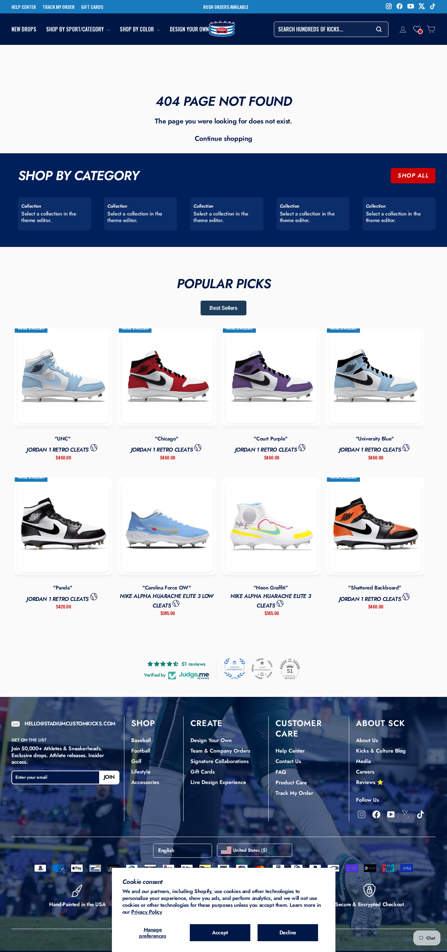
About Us (367, 740)
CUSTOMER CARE (299, 728)
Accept (220, 932)
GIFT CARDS (92, 7)
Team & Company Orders (220, 751)
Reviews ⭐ (370, 782)
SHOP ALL (413, 175)
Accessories (145, 782)
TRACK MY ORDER (59, 7)
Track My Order (294, 793)
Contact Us (288, 761)
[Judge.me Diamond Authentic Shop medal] (234, 668)
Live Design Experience (218, 782)
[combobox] (331, 29)
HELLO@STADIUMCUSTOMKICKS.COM (70, 723)
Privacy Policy (146, 912)
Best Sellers (223, 308)
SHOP (143, 723)
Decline (287, 932)
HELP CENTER (23, 7)
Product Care (291, 782)
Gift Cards (202, 771)
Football (140, 751)
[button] (416, 29)
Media (363, 761)
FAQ (281, 772)
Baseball (141, 740)
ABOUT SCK (380, 723)
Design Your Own (189, 29)
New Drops (23, 29)
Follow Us (367, 800)
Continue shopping (223, 138)
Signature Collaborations (219, 761)
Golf (136, 761)
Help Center (290, 751)
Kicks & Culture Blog (381, 751)
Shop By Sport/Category (75, 29)
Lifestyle (141, 771)
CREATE (206, 723)
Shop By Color (137, 29)
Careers (365, 771)
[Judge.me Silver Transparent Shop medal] (262, 668)
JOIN (109, 777)
